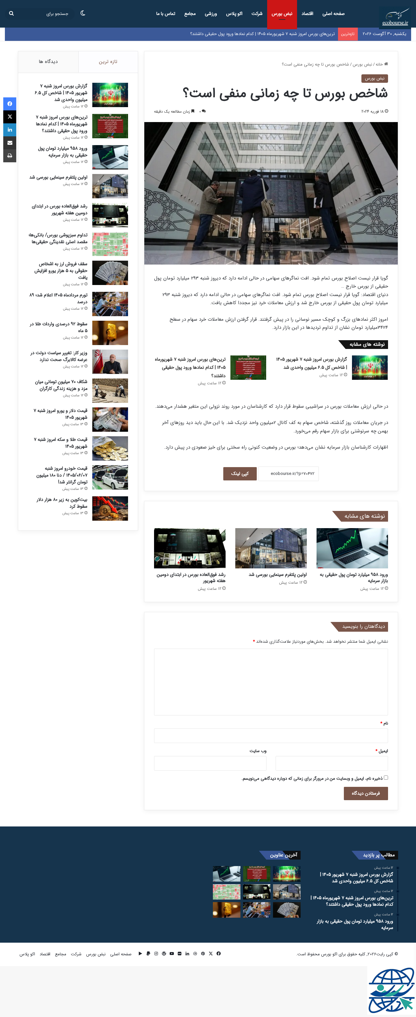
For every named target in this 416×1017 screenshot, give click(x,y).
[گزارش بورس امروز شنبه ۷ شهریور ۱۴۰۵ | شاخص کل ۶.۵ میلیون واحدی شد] (370, 367)
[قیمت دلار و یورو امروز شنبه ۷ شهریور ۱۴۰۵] (110, 419)
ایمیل (381, 751)
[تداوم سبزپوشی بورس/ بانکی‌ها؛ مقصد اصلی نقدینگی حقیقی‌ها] (110, 244)
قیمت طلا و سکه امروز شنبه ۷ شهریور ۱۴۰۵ (60, 443)
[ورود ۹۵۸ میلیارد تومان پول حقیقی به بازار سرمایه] (352, 548)
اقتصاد (307, 13)
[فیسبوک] (9, 103)
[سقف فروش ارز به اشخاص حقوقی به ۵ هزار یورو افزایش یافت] (110, 273)
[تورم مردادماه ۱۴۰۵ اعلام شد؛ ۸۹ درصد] (110, 304)
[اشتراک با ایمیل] (9, 142)
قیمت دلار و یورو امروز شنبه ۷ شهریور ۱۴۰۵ (60, 414)
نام (384, 723)
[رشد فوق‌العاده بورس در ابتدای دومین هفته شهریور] (190, 548)
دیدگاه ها (48, 62)
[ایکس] (9, 116)
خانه (380, 64)
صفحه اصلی (333, 13)
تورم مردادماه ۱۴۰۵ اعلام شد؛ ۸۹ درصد (58, 298)
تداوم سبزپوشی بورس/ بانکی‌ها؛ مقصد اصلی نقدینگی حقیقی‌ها (58, 238)
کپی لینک (240, 473)
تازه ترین (108, 62)
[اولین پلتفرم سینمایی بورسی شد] (271, 548)
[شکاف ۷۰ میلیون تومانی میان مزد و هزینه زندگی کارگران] (110, 390)
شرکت (257, 13)
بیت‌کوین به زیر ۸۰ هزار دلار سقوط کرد (62, 503)
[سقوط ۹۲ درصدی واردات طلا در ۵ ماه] (110, 333)
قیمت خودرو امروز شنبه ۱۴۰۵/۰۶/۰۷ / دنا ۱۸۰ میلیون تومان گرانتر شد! (61, 475)
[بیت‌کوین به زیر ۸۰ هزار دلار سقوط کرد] (110, 508)
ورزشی (211, 13)
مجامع (190, 13)
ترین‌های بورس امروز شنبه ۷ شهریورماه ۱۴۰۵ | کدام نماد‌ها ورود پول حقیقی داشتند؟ (190, 367)
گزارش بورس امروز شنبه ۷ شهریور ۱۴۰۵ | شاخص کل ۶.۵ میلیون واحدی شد (61, 92)
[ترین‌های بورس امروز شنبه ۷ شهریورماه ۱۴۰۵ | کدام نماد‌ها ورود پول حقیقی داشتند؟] (248, 367)
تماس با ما (165, 13)
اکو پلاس (234, 13)
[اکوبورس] (395, 17)
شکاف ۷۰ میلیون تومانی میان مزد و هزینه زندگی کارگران (61, 385)
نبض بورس (282, 13)
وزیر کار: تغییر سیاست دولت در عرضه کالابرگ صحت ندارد (59, 356)
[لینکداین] (9, 129)
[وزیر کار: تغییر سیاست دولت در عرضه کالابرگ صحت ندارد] (110, 362)
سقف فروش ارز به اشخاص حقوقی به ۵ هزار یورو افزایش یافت (60, 270)
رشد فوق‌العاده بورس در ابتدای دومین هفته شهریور (191, 577)
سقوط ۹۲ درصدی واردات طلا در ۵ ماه (58, 327)
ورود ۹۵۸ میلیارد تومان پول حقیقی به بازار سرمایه (354, 577)
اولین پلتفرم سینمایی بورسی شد (278, 574)
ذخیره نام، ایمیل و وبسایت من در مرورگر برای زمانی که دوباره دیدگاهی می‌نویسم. (312, 778)
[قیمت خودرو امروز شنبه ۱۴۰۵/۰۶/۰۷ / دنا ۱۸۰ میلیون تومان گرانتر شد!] (110, 477)
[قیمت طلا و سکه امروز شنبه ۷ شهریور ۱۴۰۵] (110, 448)
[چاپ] (9, 155)
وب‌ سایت (258, 751)
